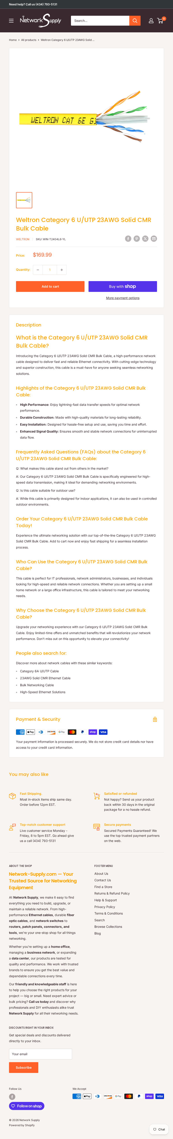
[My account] (151, 20)
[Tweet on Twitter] (145, 238)
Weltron (22, 239)
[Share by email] (154, 238)
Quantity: (23, 269)
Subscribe (24, 1067)
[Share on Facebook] (128, 238)
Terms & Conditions (108, 913)
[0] (160, 20)
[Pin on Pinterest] (137, 238)
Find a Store (103, 887)
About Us (101, 873)
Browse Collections (108, 926)
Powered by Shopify (22, 1125)
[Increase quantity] (61, 270)
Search (99, 920)
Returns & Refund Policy (112, 893)
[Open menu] (11, 20)
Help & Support (105, 900)
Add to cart (50, 286)
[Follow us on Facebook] (12, 1097)
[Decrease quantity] (38, 270)
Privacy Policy (104, 907)
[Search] (135, 21)
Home (13, 40)
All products (28, 40)
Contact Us (102, 880)
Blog (97, 933)
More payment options (122, 298)
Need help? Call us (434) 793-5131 (33, 4)
